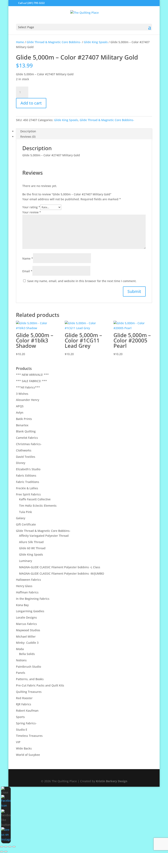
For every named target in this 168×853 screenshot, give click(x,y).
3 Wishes (22, 394)
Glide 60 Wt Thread (32, 548)
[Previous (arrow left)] (1, 851)
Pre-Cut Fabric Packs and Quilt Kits (40, 685)
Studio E (21, 729)
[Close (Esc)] (14, 846)
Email (27, 271)
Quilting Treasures (29, 692)
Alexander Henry (27, 400)
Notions (21, 660)
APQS (20, 406)
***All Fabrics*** (28, 387)
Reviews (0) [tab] (27, 136)
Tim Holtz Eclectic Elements (38, 506)
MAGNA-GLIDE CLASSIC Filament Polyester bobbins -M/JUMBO (61, 573)
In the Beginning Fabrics (32, 599)
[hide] (6, 791)
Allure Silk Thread (31, 542)
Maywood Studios (28, 630)
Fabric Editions (26, 475)
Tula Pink (25, 512)
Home (20, 42)
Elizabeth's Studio (28, 469)
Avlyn (19, 412)
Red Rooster (24, 698)
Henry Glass (24, 586)
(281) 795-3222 (36, 3)
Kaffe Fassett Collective (35, 499)
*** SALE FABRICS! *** (31, 381)
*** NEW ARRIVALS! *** (32, 375)
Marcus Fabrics (26, 624)
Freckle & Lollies (27, 488)
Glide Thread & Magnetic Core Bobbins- (54, 42)
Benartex (22, 425)
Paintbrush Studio (28, 666)
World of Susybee (28, 755)
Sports (20, 717)
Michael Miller (26, 636)
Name (27, 258)
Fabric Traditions (27, 482)
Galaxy (20, 518)
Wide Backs (24, 748)
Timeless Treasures (29, 736)
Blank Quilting (26, 431)
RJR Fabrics (23, 704)
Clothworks (23, 450)
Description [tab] (28, 131)
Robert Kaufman (27, 710)
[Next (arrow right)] (5, 851)
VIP (18, 742)
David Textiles (25, 457)
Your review (31, 212)
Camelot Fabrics (27, 438)
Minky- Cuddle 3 (27, 643)
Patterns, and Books (30, 679)
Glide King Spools (96, 42)
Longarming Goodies (30, 611)
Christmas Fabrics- (29, 444)
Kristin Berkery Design (111, 781)
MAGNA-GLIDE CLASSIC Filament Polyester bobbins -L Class (59, 567)
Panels (20, 673)
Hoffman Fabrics (27, 592)
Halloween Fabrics (28, 580)
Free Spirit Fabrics (28, 494)
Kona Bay (22, 605)
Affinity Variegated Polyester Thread (44, 536)
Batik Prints (24, 419)
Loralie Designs (26, 617)
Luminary (25, 561)
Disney (20, 463)
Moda (20, 649)
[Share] (9, 846)
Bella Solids (27, 654)
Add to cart (31, 103)
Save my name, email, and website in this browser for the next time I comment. (81, 281)
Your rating (31, 207)
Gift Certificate (26, 524)
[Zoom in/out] (1, 846)
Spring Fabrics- (26, 723)
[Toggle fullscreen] (5, 846)
